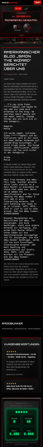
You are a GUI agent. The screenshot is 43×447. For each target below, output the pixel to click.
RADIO (9, 3)
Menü (37, 2)
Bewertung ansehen (14, 374)
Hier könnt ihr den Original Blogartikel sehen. (21, 264)
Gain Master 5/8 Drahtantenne (19, 168)
